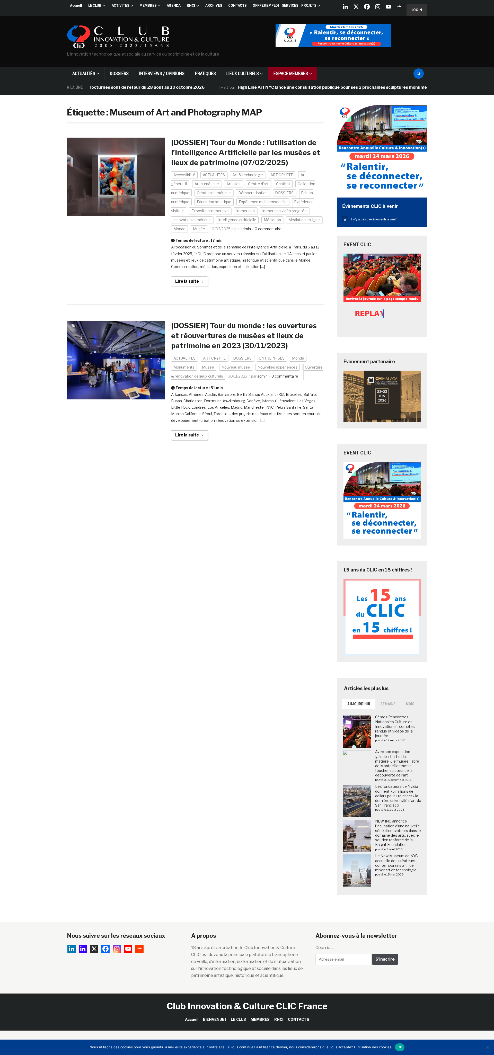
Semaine (388, 704)
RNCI (191, 5)
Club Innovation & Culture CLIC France (247, 1006)
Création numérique (214, 193)
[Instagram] (378, 7)
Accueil (76, 5)
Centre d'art (258, 184)
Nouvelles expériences (277, 367)
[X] (356, 7)
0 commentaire (268, 229)
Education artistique (214, 202)
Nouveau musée (236, 367)
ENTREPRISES (272, 358)
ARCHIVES (213, 5)
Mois (410, 704)
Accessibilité (184, 175)
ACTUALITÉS (83, 73)
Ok (400, 1047)
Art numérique (207, 184)
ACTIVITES (120, 5)
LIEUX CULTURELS (242, 73)
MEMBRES (147, 5)
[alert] (382, 219)
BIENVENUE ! (214, 1019)
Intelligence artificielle (237, 220)
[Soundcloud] (399, 7)
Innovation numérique (192, 220)
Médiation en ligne (304, 220)
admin (246, 229)
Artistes (233, 184)
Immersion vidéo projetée (284, 211)
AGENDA (174, 5)
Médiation (272, 220)
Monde (179, 229)
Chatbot (283, 184)
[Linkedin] (83, 949)
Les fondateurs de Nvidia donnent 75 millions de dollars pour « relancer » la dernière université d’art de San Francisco (398, 795)
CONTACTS (237, 5)
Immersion (245, 211)
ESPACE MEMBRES (291, 73)
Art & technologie (247, 175)
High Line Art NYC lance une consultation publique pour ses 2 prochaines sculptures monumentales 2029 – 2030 (328, 87)
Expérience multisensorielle (263, 202)
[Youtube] (388, 7)
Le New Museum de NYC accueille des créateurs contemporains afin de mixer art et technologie (396, 863)
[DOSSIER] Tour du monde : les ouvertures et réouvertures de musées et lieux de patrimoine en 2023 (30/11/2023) (244, 335)
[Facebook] (367, 7)
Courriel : (324, 947)
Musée (199, 229)
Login (417, 10)
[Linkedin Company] (345, 7)
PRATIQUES (205, 73)
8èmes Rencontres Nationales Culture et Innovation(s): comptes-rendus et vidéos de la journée (395, 726)
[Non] (487, 1047)
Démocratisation (253, 193)
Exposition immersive (210, 211)
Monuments (184, 367)
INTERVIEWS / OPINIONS (161, 73)
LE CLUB (94, 5)
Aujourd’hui (358, 704)
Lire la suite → (189, 281)
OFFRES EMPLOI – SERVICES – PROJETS (284, 5)
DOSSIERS (119, 73)
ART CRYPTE (281, 175)
